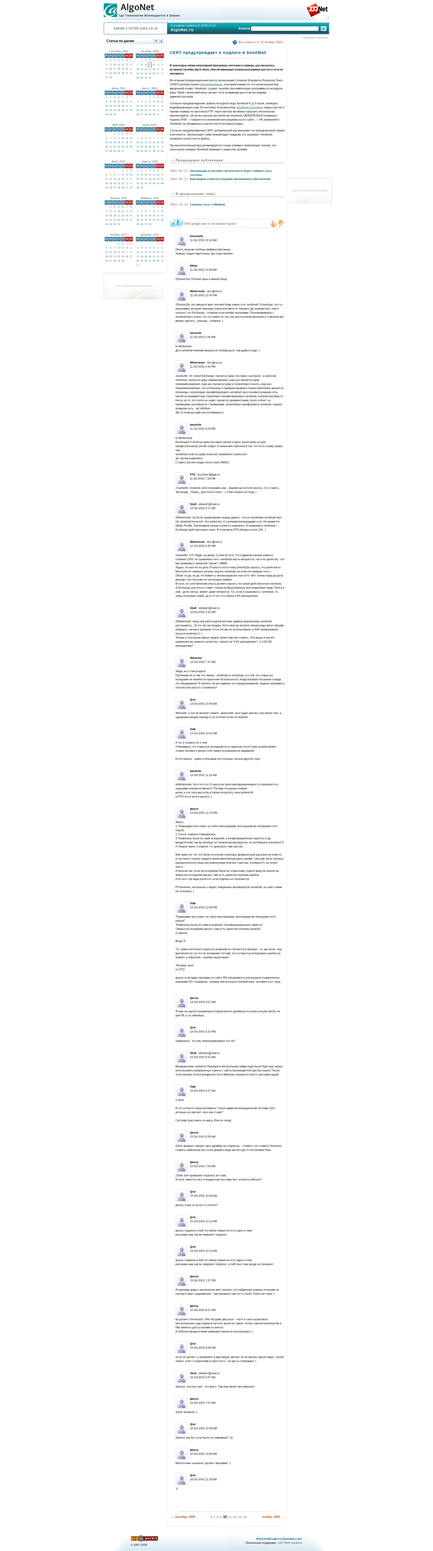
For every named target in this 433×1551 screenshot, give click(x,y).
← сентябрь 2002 (182, 1516)
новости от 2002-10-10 (201, 25)
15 (141, 69)
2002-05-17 (179, 179)
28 (137, 78)
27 (127, 73)
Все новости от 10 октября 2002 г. (262, 42)
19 (123, 69)
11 (118, 64)
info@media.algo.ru (268, 1538)
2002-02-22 (179, 171)
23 (110, 73)
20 (127, 69)
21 (137, 73)
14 (137, 69)
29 (141, 78)
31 (150, 78)
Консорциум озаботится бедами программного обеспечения (230, 179)
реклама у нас (292, 1538)
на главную (177, 25)
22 (141, 73)
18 (118, 69)
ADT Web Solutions (290, 1542)
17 (114, 69)
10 (114, 64)
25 (118, 73)
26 (123, 73)
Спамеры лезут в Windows (207, 204)
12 (123, 64)
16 (110, 69)
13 (127, 64)
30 (110, 77)
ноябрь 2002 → (273, 1516)
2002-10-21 (179, 204)
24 (114, 73)
